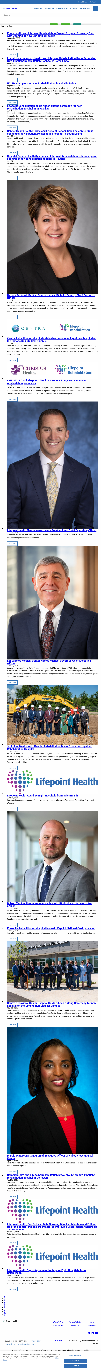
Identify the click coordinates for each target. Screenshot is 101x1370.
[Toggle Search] (95, 8)
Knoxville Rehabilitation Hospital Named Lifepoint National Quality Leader (51, 928)
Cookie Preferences (75, 1355)
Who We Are (38, 8)
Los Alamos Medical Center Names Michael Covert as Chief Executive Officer (49, 662)
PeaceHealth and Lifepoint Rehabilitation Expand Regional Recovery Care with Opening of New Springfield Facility (50, 34)
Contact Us (92, 1325)
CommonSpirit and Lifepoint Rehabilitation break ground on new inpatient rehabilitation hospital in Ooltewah (51, 1176)
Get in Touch (92, 2)
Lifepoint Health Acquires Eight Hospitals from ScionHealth (42, 795)
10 (5, 1313)
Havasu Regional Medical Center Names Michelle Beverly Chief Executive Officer (51, 297)
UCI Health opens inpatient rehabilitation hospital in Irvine (41, 83)
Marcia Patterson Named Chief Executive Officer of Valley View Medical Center (50, 1157)
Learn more (12, 55)
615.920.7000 (60, 1341)
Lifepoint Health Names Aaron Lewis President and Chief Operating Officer (51, 530)
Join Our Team (85, 8)
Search (7, 20)
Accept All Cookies (75, 1366)
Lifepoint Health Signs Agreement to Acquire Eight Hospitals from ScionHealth (46, 1272)
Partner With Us (62, 8)
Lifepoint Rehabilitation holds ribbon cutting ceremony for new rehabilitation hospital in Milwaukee (44, 107)
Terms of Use (10, 1344)
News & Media (82, 2)
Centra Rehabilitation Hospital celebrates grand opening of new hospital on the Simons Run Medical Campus (51, 340)
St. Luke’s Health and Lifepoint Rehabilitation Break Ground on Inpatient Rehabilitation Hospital (49, 748)
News (92, 1322)
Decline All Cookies (75, 1361)
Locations (73, 8)
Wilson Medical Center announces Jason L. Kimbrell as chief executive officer (49, 905)
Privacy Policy (35, 1341)
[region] (50, 1360)
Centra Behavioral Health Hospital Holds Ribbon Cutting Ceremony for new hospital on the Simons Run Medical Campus (51, 1004)
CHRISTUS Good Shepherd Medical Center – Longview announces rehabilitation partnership (46, 382)
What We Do (49, 8)
